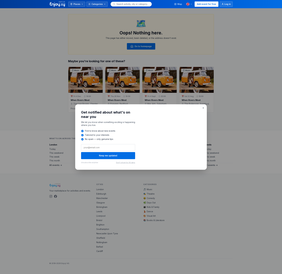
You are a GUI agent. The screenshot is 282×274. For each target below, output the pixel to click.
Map (179, 4)
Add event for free (206, 4)
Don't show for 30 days (125, 162)
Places (76, 4)
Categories (97, 4)
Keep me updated (108, 155)
